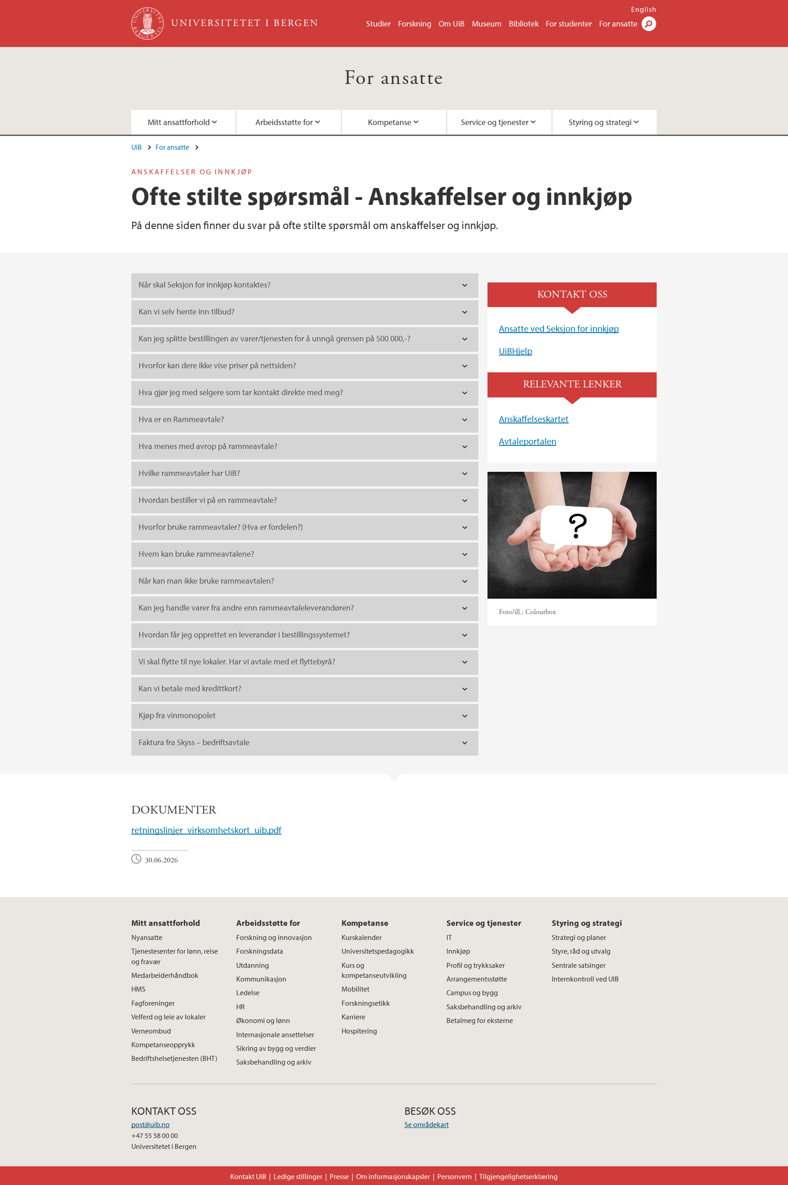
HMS (138, 988)
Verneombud (151, 1030)
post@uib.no (150, 1124)
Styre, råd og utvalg (581, 950)
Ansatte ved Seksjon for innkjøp (559, 328)
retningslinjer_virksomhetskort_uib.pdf (206, 829)
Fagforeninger (153, 1003)
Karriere (353, 1016)
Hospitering (359, 1030)
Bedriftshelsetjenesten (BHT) (174, 1058)
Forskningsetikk (366, 1003)
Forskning (414, 23)
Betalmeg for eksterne (479, 1020)
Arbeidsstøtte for (284, 122)
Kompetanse (389, 122)
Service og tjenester (495, 122)
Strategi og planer (579, 937)
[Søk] (649, 24)
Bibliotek (524, 23)
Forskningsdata (259, 950)
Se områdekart (426, 1124)
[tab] (304, 285)
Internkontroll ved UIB (585, 978)
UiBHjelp (515, 350)
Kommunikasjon (261, 978)
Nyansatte (146, 937)
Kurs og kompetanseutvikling (374, 970)
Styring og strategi (600, 122)
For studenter (569, 23)
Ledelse (247, 992)
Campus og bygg (472, 992)
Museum (487, 23)
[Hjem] (148, 23)
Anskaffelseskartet (534, 418)
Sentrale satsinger (579, 965)
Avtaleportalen (527, 441)
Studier (378, 23)
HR (240, 1006)
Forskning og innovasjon (274, 937)
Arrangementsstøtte (476, 978)
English (644, 9)
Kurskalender (362, 937)
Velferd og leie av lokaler (168, 1016)
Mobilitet (355, 988)
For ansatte (618, 23)
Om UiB (452, 23)
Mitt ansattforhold (179, 122)
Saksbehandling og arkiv (273, 1061)
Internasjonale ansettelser (275, 1034)
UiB (136, 146)
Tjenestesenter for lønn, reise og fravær (174, 956)
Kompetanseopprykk (163, 1044)
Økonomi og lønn (263, 1020)
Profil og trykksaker (475, 965)
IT (449, 937)
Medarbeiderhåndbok (164, 975)
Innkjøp (458, 950)
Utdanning (252, 965)
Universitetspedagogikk (378, 950)
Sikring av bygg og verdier (276, 1048)
